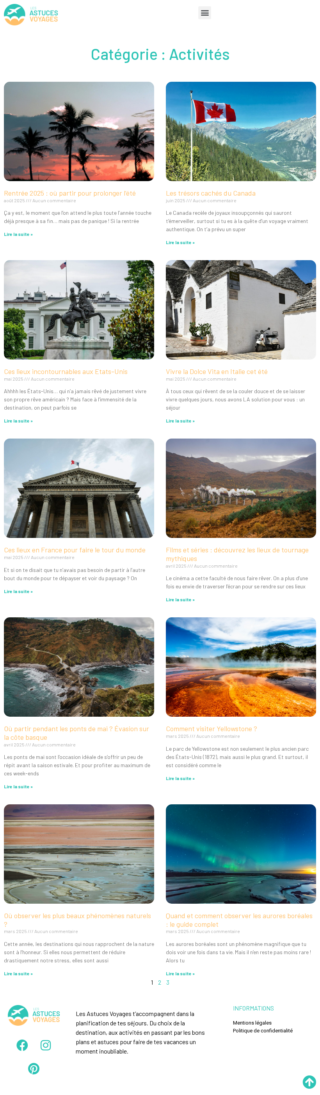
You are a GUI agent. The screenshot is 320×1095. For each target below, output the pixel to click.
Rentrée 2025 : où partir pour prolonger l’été (70, 193)
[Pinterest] (34, 1069)
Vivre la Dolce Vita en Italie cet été (217, 371)
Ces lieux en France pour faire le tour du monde (75, 549)
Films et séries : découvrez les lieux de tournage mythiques (237, 554)
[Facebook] (22, 1045)
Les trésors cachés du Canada (211, 193)
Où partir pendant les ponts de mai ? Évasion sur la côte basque (76, 732)
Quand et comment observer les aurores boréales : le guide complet (239, 919)
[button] (204, 12)
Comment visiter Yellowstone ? (211, 728)
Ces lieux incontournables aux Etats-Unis (66, 371)
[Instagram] (45, 1045)
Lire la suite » (18, 234)
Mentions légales (252, 1023)
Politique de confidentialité (263, 1031)
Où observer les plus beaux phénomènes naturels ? (77, 919)
